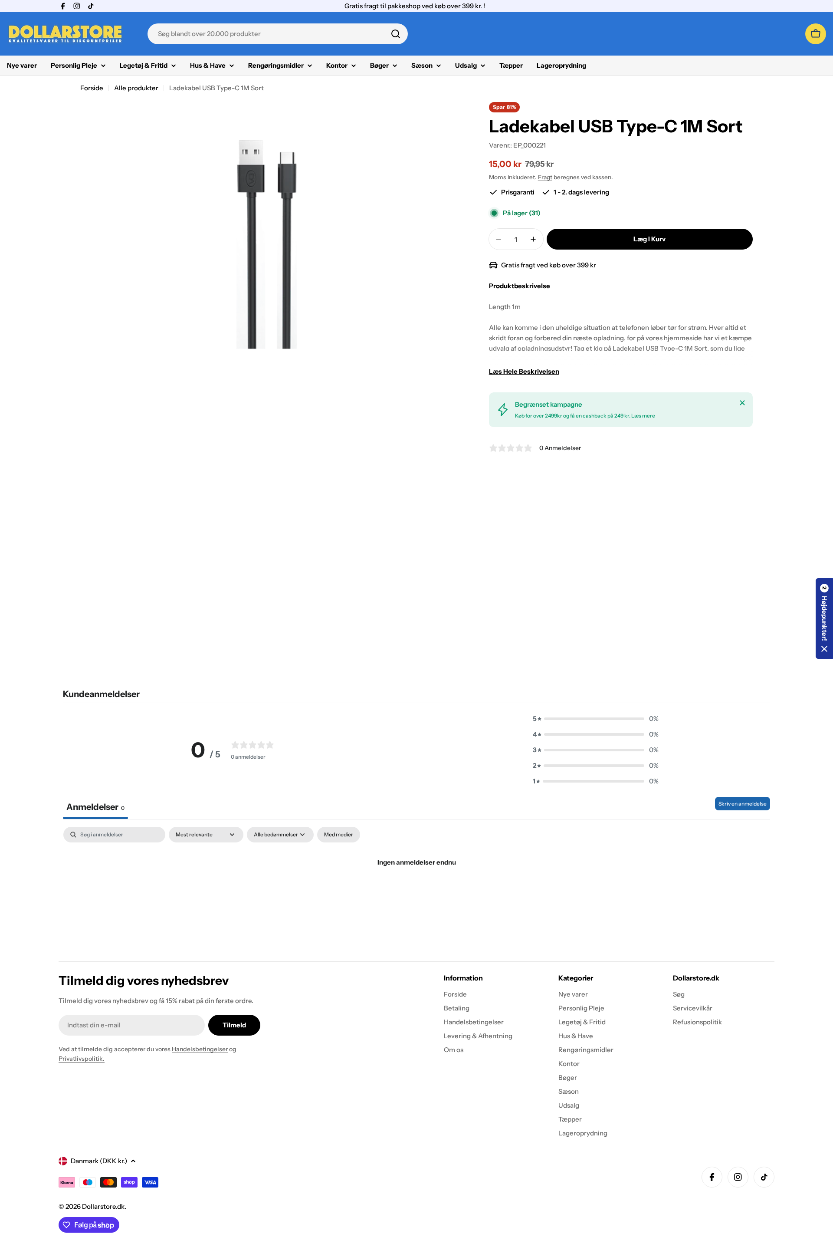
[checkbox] (338, 834)
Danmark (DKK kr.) (99, 1161)
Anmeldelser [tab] (95, 807)
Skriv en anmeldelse (742, 803)
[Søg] (395, 34)
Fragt (545, 177)
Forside (91, 88)
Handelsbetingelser (200, 1049)
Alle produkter (136, 88)
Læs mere (643, 415)
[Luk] (742, 403)
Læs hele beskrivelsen (524, 371)
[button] (596, 719)
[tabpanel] (416, 891)
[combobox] (278, 33)
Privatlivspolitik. (82, 1059)
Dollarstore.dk (103, 1206)
